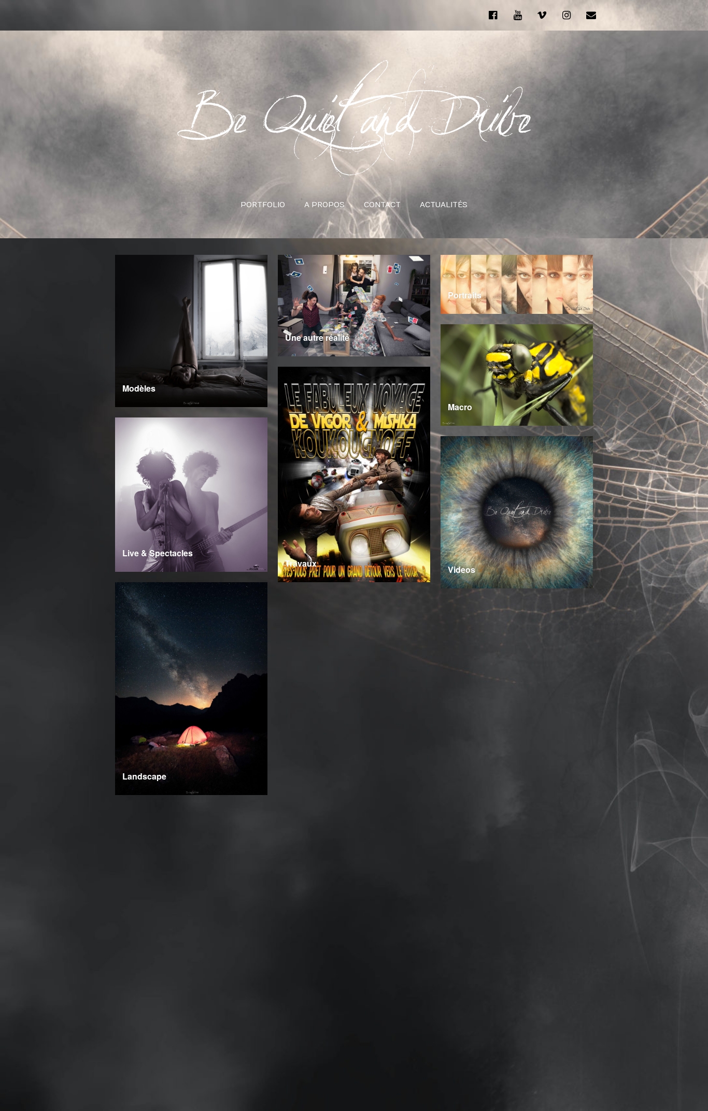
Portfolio (262, 204)
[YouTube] (517, 15)
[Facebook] (495, 15)
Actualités (444, 204)
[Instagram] (566, 15)
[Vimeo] (542, 15)
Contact (382, 204)
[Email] (591, 15)
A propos (324, 204)
